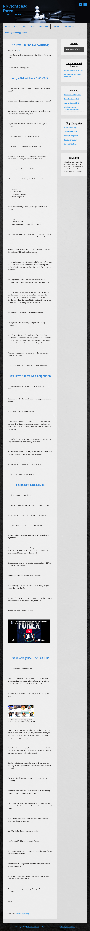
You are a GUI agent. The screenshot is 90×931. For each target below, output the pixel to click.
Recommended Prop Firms (72, 95)
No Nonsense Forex (15, 8)
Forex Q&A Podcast (70, 144)
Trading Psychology (22, 914)
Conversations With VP (71, 103)
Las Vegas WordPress (68, 927)
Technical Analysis (70, 132)
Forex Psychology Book (71, 99)
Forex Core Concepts (70, 127)
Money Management (71, 136)
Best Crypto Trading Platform (73, 70)
